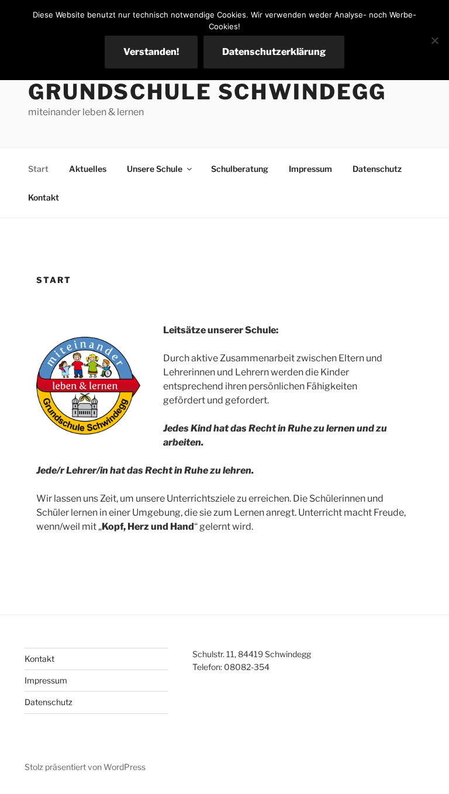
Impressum (310, 169)
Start (38, 169)
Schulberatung (239, 169)
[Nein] (434, 40)
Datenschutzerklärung (274, 51)
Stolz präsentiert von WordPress (85, 767)
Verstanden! (151, 51)
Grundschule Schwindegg (207, 92)
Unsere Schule (154, 169)
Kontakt (43, 197)
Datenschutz (377, 169)
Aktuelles (87, 169)
